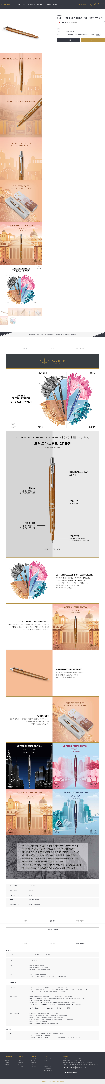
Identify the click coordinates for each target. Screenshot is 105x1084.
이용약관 (46, 1060)
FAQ (32, 1064)
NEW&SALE (55, 4)
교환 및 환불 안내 (80, 348)
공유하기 (104, 22)
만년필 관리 (33, 1059)
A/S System (33, 1066)
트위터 (67, 1067)
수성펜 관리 (33, 1062)
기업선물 (20, 1064)
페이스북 (64, 1067)
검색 (90, 4)
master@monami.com (82, 1060)
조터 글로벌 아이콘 (47, 1068)
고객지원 (49, 4)
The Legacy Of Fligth (48, 1070)
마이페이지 (98, 4)
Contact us (33, 1068)
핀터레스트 (73, 1067)
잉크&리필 (30, 4)
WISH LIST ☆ (100, 22)
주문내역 (7, 1064)
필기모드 (25, 4)
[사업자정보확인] (79, 1064)
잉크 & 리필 (20, 1062)
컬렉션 (19, 4)
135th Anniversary (48, 1064)
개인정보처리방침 (47, 1059)
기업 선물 (36, 4)
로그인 (95, 4)
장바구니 (102, 3)
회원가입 (7, 1060)
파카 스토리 (43, 4)
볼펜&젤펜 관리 (34, 1060)
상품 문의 (52, 348)
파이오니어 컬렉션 (47, 1066)
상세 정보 (25, 348)
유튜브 (70, 1067)
